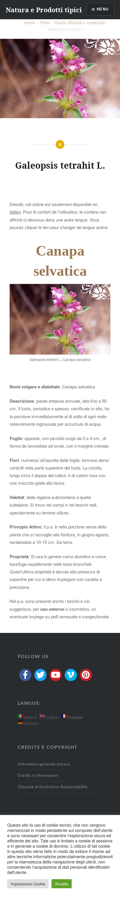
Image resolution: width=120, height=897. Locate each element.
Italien (15, 212)
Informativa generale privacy (44, 764)
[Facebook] (25, 675)
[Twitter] (40, 675)
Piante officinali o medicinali (79, 22)
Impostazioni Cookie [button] (28, 883)
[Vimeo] (71, 675)
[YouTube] (56, 675)
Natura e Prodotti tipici (44, 9)
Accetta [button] (61, 883)
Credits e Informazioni (38, 775)
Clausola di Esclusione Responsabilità (52, 786)
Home (29, 22)
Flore (45, 22)
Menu (103, 9)
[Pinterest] (86, 675)
